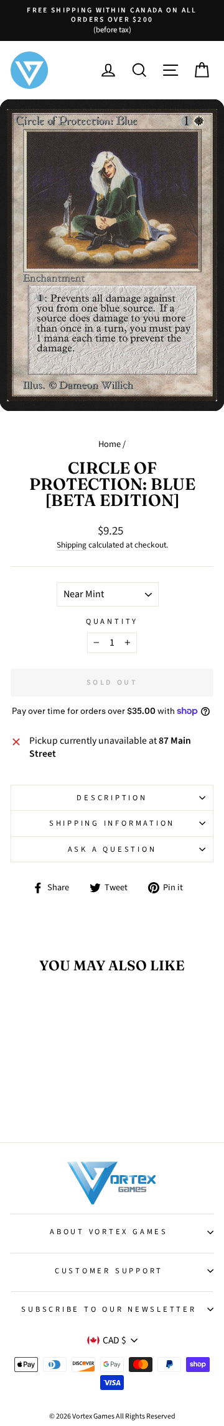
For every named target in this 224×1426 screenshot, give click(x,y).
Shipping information (112, 823)
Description (112, 797)
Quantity (112, 621)
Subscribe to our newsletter (108, 1309)
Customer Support (109, 1270)
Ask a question (112, 849)
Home (109, 444)
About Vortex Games (109, 1231)
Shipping (71, 545)
